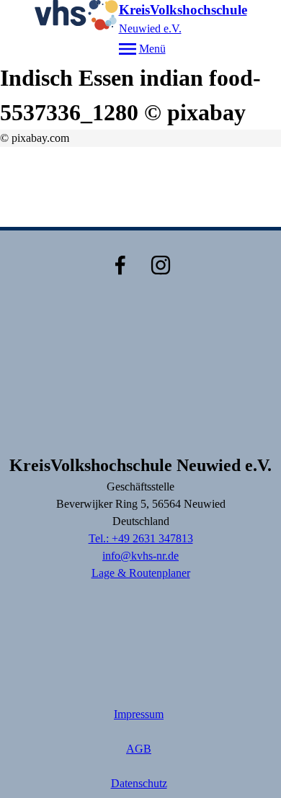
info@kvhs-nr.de (140, 556)
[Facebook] (120, 265)
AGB (138, 749)
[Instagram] (160, 265)
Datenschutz (139, 783)
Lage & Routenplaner (141, 573)
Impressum (139, 714)
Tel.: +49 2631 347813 (141, 538)
